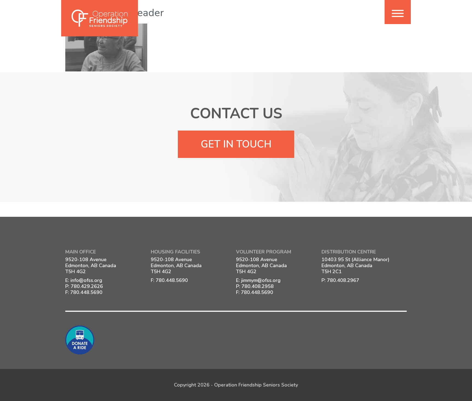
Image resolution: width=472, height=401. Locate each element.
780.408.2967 (343, 280)
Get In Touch (236, 144)
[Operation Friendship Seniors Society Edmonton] (99, 18)
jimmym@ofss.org (261, 280)
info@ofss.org (86, 280)
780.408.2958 (257, 286)
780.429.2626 (87, 286)
